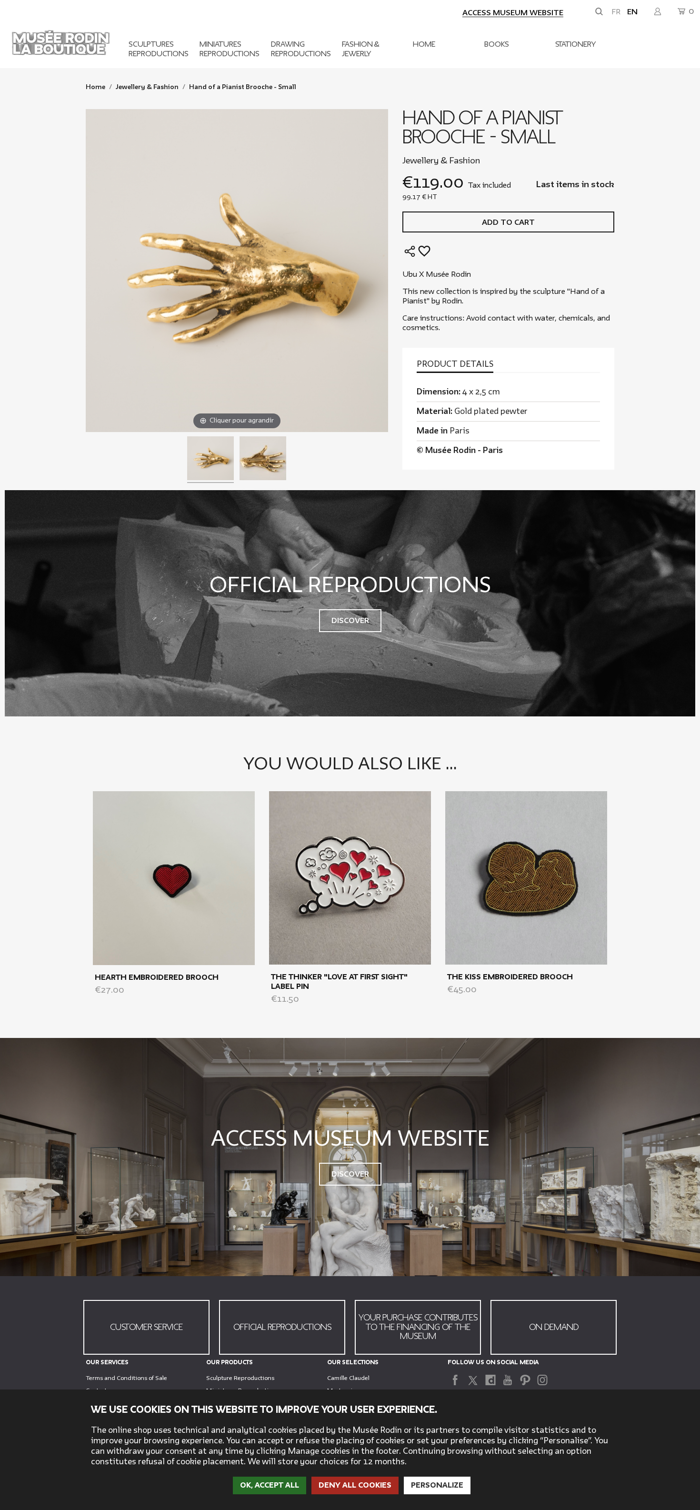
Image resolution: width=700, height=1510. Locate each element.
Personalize (437, 1485)
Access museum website (512, 13)
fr (615, 12)
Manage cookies (319, 1451)
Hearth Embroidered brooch (157, 977)
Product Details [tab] (455, 364)
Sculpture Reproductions (240, 1378)
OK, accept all (269, 1485)
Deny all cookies (355, 1485)
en (632, 12)
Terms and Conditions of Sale (126, 1378)
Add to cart (508, 222)
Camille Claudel (348, 1378)
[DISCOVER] (174, 877)
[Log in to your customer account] (657, 11)
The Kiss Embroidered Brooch (510, 977)
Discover (350, 620)
